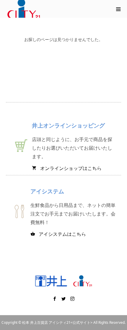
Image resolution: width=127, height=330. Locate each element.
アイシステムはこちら (58, 234)
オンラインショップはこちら (67, 168)
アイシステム (47, 191)
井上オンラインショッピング (68, 125)
